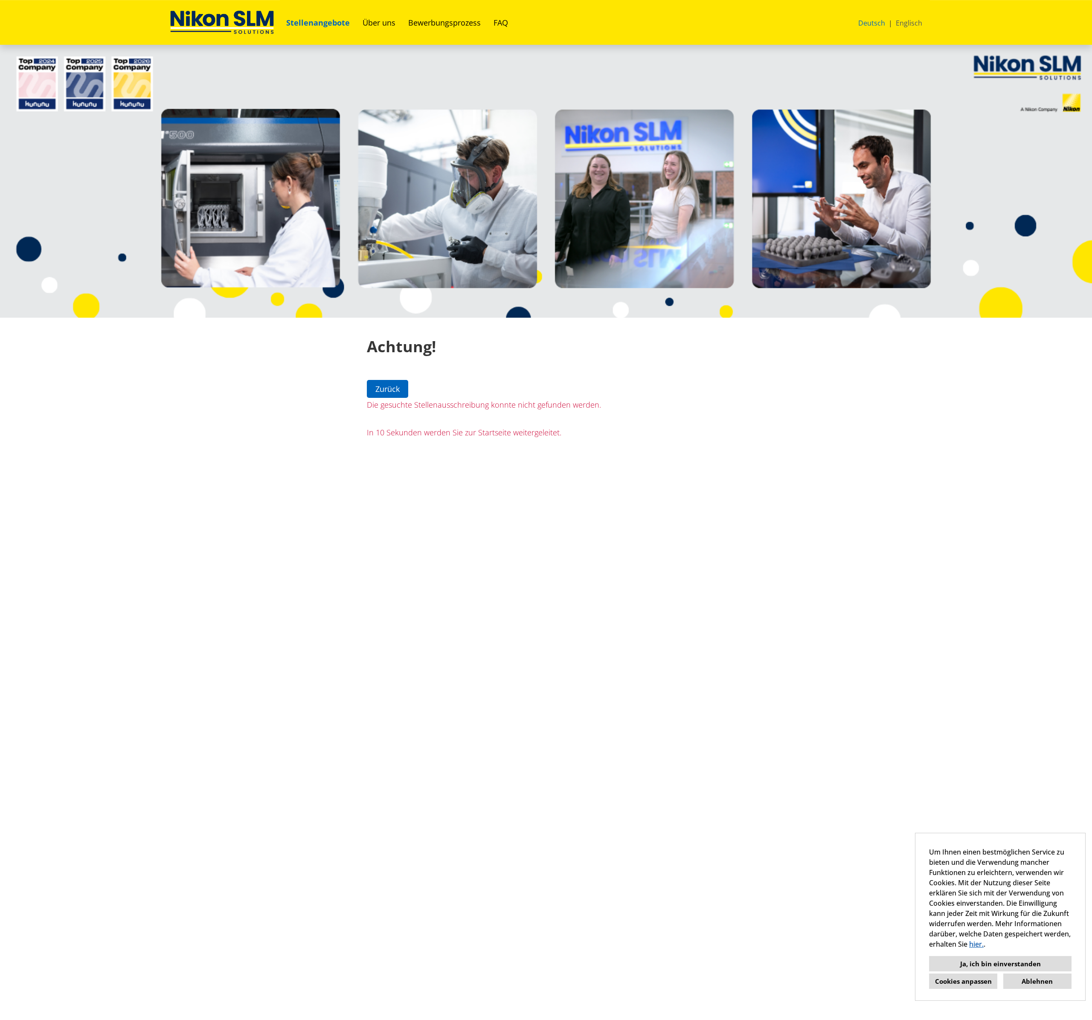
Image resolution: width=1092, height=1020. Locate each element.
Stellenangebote (318, 22)
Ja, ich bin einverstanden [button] (1000, 963)
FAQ (501, 22)
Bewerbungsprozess (444, 22)
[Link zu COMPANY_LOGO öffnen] (222, 22)
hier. (976, 944)
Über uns (379, 22)
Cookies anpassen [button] (963, 981)
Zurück (387, 389)
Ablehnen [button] (1037, 981)
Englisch (909, 23)
